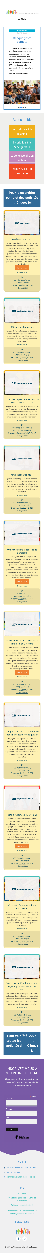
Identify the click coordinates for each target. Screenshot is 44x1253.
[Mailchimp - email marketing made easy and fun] (22, 1139)
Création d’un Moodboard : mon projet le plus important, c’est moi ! (22, 986)
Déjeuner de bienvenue (22, 327)
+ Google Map (22, 288)
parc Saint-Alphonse (22, 280)
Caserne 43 (21, 593)
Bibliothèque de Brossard (21, 428)
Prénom (9, 1109)
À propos (22, 1193)
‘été (22, 1043)
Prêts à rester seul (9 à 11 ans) (22, 814)
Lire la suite (22, 268)
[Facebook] (18, 1238)
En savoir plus (22, 272)
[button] (22, 68)
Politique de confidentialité (22, 1205)
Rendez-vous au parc (22, 239)
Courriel (9, 1099)
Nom (7, 1118)
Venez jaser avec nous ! (22, 474)
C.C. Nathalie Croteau (21, 352)
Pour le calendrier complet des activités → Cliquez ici (22, 197)
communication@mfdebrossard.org (20, 1177)
